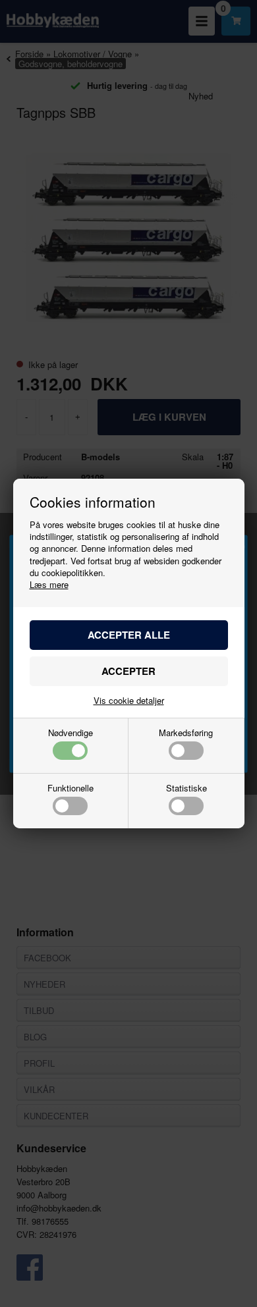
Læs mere (49, 584)
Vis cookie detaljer (129, 700)
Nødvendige (70, 733)
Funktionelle (70, 789)
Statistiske (186, 789)
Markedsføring (186, 733)
